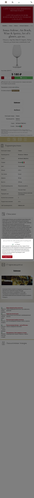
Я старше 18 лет (7, 256)
